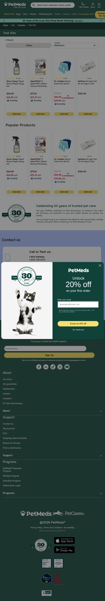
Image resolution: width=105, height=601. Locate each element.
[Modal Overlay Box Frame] (52, 300)
